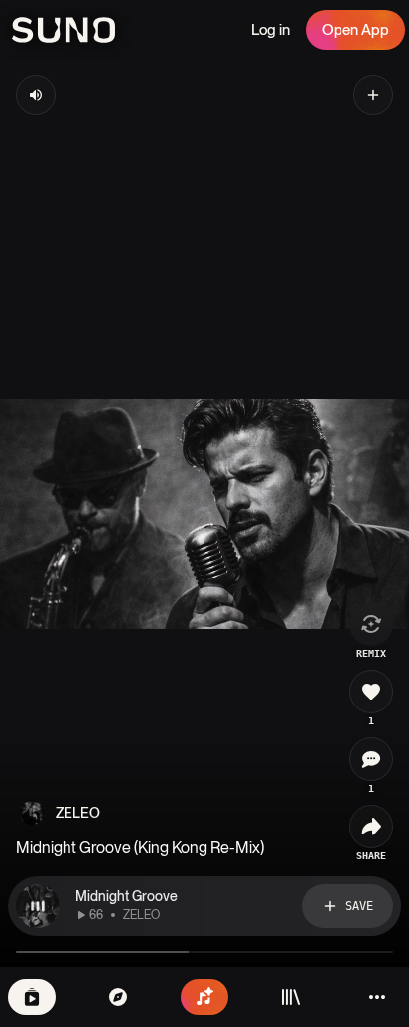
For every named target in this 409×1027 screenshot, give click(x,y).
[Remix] (371, 624)
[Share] (371, 826)
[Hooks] (32, 997)
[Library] (291, 997)
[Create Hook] (373, 95)
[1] (371, 759)
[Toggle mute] (36, 95)
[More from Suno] (377, 997)
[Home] (118, 997)
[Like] (371, 691)
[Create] (204, 997)
